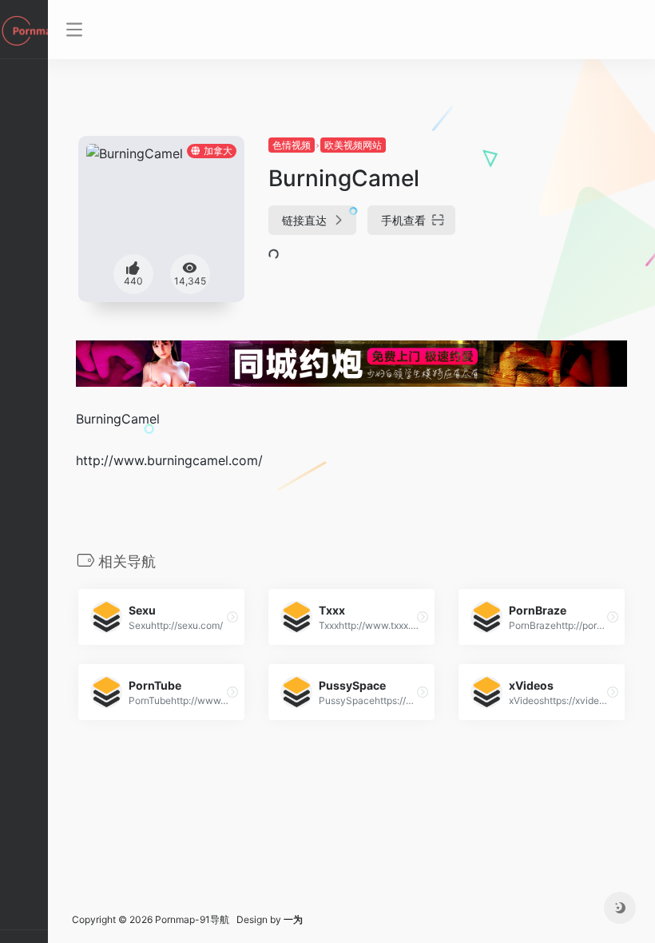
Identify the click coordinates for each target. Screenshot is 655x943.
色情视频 (291, 145)
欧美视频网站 (353, 145)
